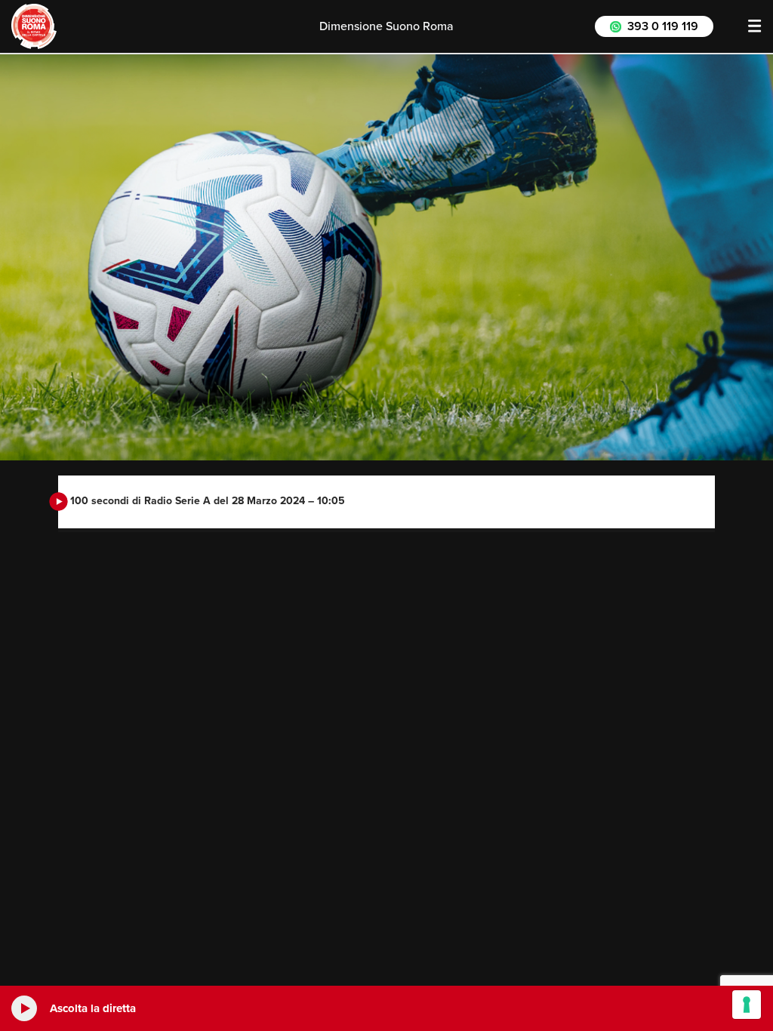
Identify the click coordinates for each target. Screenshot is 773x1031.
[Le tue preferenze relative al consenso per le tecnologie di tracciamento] (746, 1004)
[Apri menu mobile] (755, 26)
